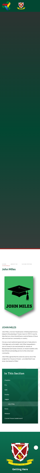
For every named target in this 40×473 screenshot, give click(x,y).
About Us (14, 264)
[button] (36, 448)
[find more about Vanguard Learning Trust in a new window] (6, 5)
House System (27, 264)
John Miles (6, 265)
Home (4, 264)
